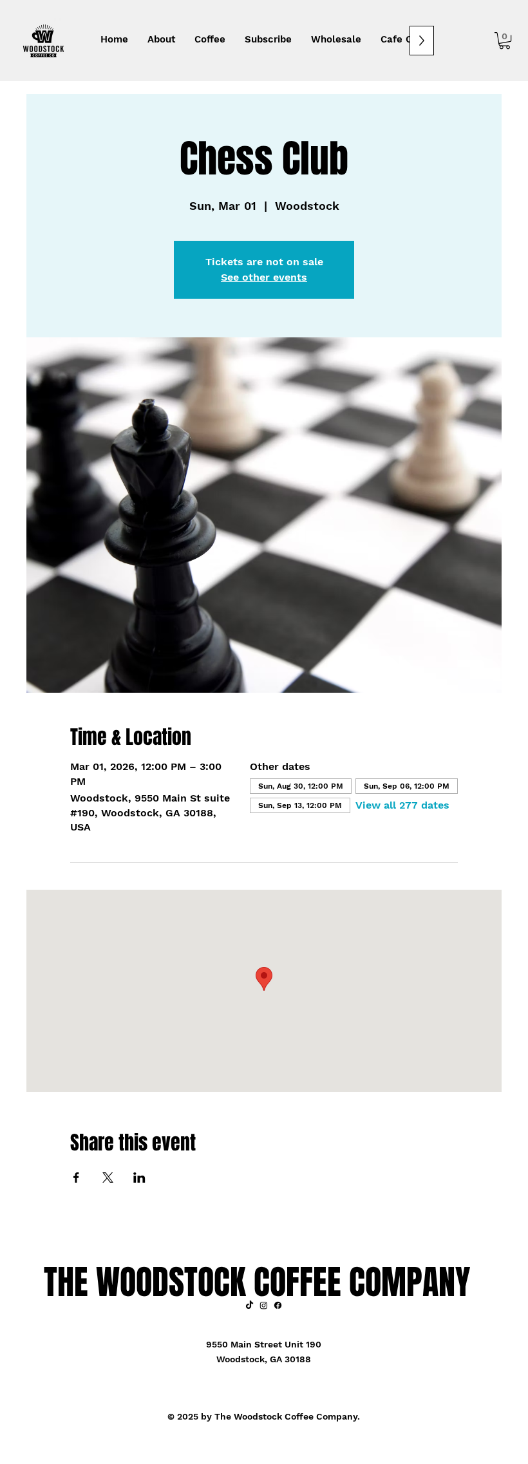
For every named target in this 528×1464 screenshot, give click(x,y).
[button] (504, 40)
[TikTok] (249, 1305)
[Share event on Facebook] (76, 1177)
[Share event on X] (108, 1177)
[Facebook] (278, 1305)
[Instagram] (264, 1305)
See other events (264, 277)
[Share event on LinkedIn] (139, 1177)
